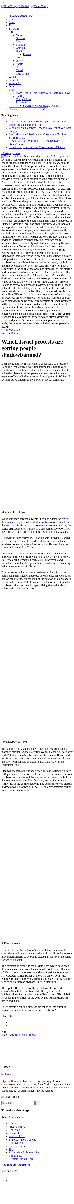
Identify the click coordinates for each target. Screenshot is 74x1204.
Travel (19, 70)
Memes (20, 35)
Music (19, 57)
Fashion (20, 44)
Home (12, 19)
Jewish (11, 1034)
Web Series (15, 83)
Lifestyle (6, 153)
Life (11, 31)
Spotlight (21, 96)
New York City (43, 770)
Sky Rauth (12, 332)
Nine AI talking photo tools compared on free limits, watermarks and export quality (38, 123)
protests (31, 1034)
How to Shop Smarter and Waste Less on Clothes (37, 147)
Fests (11, 86)
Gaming (20, 47)
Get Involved (16, 1142)
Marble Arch (39, 522)
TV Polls (14, 28)
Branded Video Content (22, 1139)
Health (19, 51)
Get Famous (15, 1129)
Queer (19, 60)
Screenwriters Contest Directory (41, 105)
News (12, 22)
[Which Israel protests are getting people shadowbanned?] (26, 1066)
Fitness (27, 54)
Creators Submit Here (21, 1158)
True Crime (22, 73)
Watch (12, 76)
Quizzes (20, 38)
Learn (12, 89)
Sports (19, 63)
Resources (21, 102)
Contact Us (15, 1133)
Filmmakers (15, 79)
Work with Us (17, 1136)
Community (15, 1155)
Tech (18, 67)
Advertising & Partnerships (24, 1152)
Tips (11, 1149)
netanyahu (21, 1034)
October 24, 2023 (11, 329)
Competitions (23, 99)
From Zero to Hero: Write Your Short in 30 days (43, 92)
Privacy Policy (17, 1126)
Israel (4, 1034)
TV (11, 25)
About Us (14, 1123)
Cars (18, 41)
